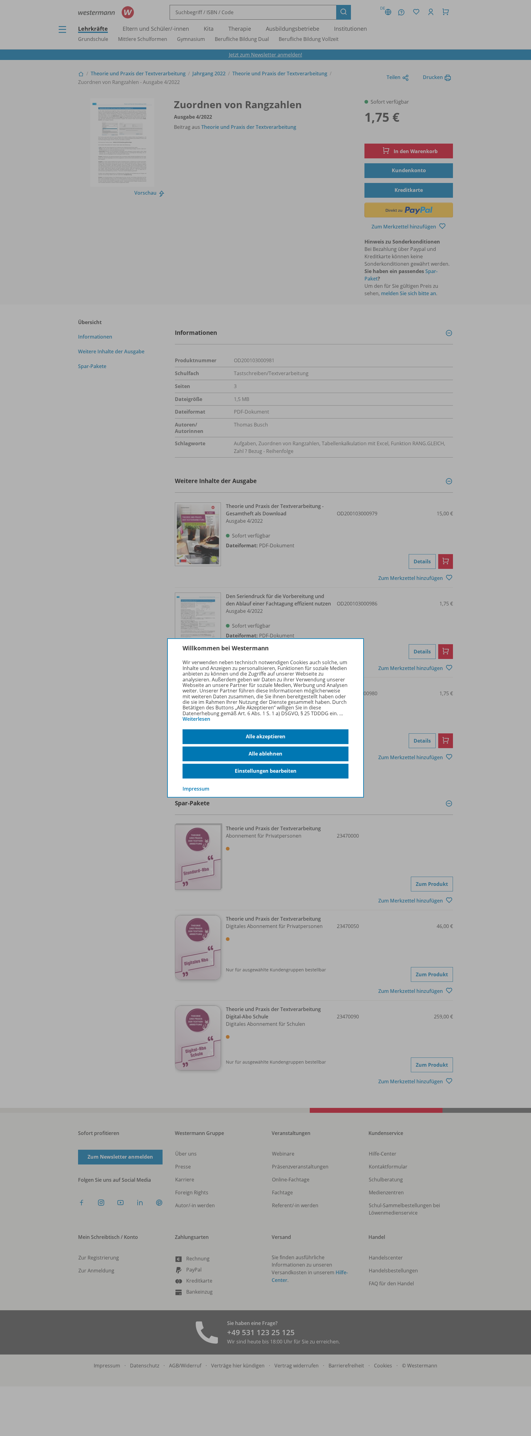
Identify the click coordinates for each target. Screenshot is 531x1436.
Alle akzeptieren (265, 736)
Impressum (196, 788)
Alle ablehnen (265, 753)
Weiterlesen (196, 719)
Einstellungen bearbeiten (266, 771)
